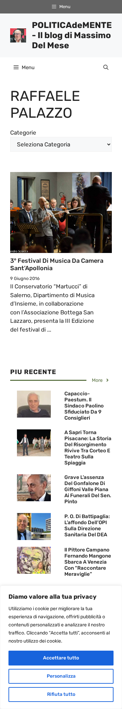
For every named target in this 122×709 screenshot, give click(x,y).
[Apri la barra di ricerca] (106, 67)
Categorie (23, 132)
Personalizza (61, 676)
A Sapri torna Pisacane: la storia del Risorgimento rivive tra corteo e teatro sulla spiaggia (87, 447)
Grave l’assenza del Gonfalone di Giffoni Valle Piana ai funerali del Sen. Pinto (87, 489)
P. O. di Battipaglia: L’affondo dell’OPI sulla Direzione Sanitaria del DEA (87, 525)
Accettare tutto (61, 658)
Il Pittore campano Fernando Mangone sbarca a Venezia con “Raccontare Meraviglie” (87, 562)
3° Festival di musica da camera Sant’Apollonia (56, 264)
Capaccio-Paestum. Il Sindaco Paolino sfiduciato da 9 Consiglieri (84, 406)
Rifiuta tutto (61, 694)
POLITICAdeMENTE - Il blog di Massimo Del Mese (72, 35)
